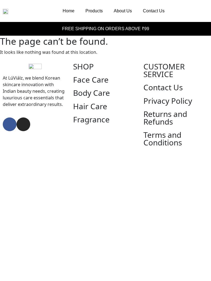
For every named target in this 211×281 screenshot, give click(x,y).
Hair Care (90, 106)
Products (94, 11)
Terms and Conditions (162, 139)
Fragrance (91, 119)
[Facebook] (9, 124)
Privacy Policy (167, 100)
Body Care (91, 93)
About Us (123, 11)
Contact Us (154, 11)
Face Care (91, 79)
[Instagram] (23, 124)
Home (68, 11)
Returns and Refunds (165, 118)
